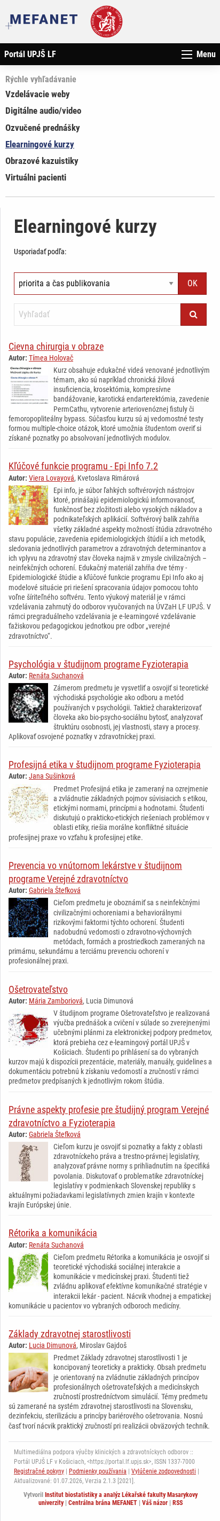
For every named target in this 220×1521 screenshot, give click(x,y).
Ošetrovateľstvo (38, 989)
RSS (177, 1503)
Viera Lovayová (51, 478)
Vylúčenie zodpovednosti (163, 1471)
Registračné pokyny (39, 1471)
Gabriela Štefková (55, 890)
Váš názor (155, 1503)
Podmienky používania (98, 1471)
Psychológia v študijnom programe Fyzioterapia (98, 664)
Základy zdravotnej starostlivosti (70, 1333)
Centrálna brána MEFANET (102, 1503)
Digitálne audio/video (43, 110)
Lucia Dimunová (52, 1345)
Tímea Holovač (51, 358)
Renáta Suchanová (56, 675)
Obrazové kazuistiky (41, 160)
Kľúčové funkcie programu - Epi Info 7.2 (83, 466)
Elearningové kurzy (39, 144)
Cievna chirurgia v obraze (56, 346)
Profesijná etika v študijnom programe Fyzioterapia (105, 764)
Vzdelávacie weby (37, 94)
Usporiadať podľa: (40, 251)
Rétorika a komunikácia (53, 1232)
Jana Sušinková (52, 776)
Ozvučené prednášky (42, 127)
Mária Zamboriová (56, 1001)
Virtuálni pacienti (35, 177)
